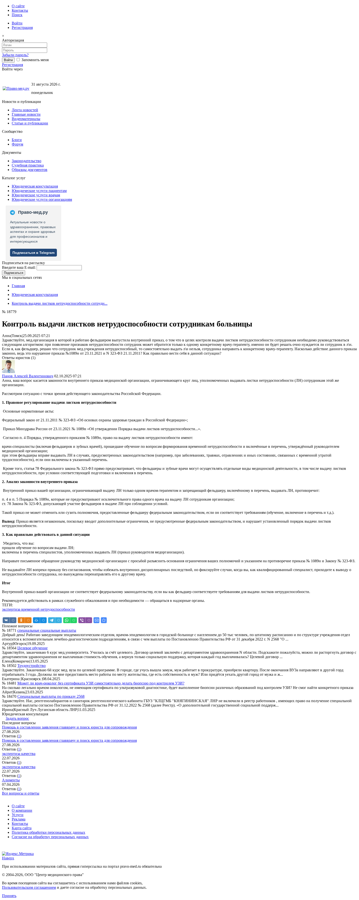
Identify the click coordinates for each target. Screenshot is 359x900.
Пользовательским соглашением (29, 887)
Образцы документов (29, 170)
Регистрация (22, 27)
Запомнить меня (35, 60)
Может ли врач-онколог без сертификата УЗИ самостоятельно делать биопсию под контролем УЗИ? (100, 683)
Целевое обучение (32, 648)
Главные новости (26, 114)
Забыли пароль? (15, 55)
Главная (18, 286)
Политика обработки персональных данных (48, 832)
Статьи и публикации (30, 123)
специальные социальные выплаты (46, 630)
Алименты (11, 780)
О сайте (18, 6)
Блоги (17, 140)
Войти (17, 23)
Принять (9, 896)
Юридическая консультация (35, 186)
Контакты (20, 10)
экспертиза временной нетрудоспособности (38, 609)
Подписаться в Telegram (33, 253)
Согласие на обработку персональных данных (50, 837)
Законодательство (26, 161)
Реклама (18, 819)
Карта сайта (22, 828)
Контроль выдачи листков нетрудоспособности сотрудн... (59, 303)
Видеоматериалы (26, 119)
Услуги (17, 815)
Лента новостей (25, 110)
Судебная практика (28, 165)
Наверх (8, 858)
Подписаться (13, 273)
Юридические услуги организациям (42, 199)
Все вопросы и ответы (20, 793)
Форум (17, 144)
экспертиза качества (18, 754)
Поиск (17, 15)
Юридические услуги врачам (36, 195)
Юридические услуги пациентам (39, 191)
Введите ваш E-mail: (19, 267)
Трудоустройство (31, 666)
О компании (22, 810)
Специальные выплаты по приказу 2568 (50, 696)
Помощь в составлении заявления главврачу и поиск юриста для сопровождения (69, 727)
